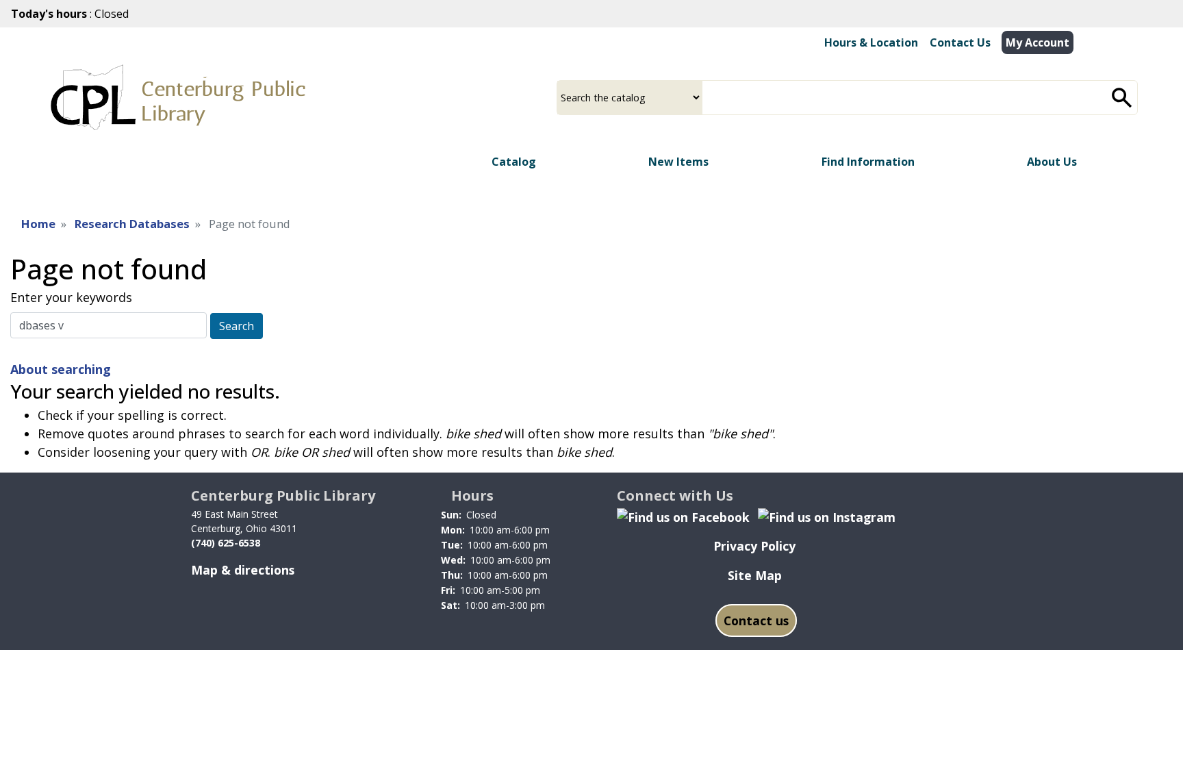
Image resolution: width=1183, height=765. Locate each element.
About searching (60, 369)
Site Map (755, 575)
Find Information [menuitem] (868, 161)
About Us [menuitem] (1052, 161)
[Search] (1122, 97)
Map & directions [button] (242, 570)
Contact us (756, 620)
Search (236, 326)
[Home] (178, 97)
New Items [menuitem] (678, 161)
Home (38, 223)
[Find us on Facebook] (683, 515)
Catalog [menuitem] (514, 161)
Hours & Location (871, 42)
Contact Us (960, 42)
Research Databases (132, 223)
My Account (1037, 42)
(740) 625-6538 (225, 542)
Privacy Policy (754, 546)
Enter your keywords (71, 297)
